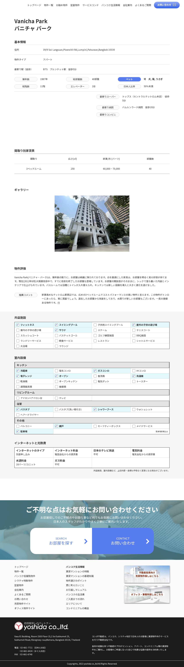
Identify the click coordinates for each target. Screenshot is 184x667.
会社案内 (127, 5)
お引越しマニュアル (76, 590)
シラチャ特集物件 (23, 580)
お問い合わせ (164, 4)
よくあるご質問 (143, 5)
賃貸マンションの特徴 (77, 571)
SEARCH (61, 541)
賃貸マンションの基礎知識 (80, 576)
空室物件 (75, 5)
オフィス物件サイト (24, 608)
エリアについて (74, 603)
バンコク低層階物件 (24, 576)
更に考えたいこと (75, 585)
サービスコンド (91, 5)
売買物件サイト (22, 603)
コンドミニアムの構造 (77, 608)
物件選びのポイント (76, 580)
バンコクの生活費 (75, 594)
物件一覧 (48, 5)
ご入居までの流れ (75, 599)
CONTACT (123, 541)
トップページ (34, 5)
